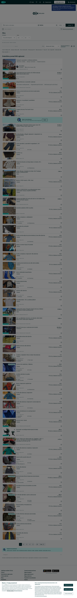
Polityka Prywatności (18, 590)
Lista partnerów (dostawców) (41, 596)
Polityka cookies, (10, 590)
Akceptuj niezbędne (68, 589)
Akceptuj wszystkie (68, 585)
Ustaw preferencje (68, 593)
